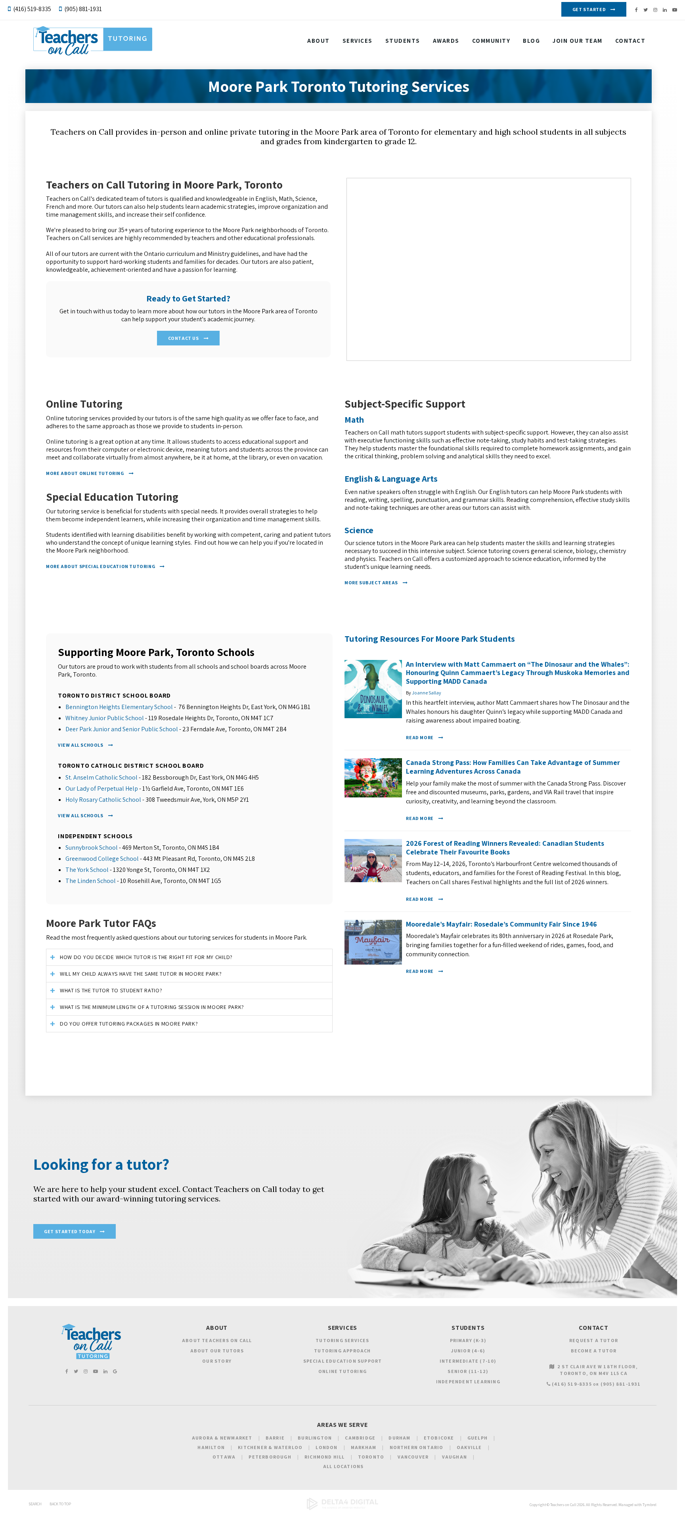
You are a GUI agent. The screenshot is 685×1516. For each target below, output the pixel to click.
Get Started (589, 9)
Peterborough (270, 1457)
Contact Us (183, 338)
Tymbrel (649, 1504)
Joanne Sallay (426, 693)
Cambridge (360, 1438)
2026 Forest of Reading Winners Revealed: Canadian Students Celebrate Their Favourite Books (505, 847)
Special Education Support (342, 1361)
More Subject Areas (371, 582)
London (326, 1447)
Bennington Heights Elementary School (119, 707)
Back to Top (60, 1503)
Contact (630, 40)
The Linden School (90, 881)
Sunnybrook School (91, 847)
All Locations (343, 1466)
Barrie (275, 1438)
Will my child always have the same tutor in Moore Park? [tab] (141, 973)
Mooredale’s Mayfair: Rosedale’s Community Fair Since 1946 (501, 924)
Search (35, 1503)
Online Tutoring (342, 1371)
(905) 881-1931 (83, 9)
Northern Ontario (417, 1447)
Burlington (315, 1438)
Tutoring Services (342, 1340)
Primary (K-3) (468, 1340)
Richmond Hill (324, 1457)
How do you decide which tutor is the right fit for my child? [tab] (146, 957)
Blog (531, 40)
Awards (446, 40)
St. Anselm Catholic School (101, 777)
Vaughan (454, 1457)
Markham (363, 1447)
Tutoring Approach (342, 1351)
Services (357, 40)
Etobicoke (439, 1438)
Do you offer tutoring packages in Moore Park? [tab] (129, 1023)
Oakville (469, 1447)
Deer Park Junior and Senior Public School (121, 729)
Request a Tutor (593, 1340)
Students (402, 40)
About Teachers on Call (217, 1340)
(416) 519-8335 (32, 9)
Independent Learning (468, 1381)
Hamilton (211, 1447)
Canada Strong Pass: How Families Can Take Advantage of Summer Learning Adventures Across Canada (513, 767)
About (318, 40)
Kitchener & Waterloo (270, 1447)
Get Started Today (69, 1231)
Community (491, 40)
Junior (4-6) (468, 1351)
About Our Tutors (217, 1351)
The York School (87, 870)
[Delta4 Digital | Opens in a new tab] (342, 1508)
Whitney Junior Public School (104, 718)
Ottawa (223, 1457)
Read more (419, 737)
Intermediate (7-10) (468, 1361)
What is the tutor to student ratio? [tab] (111, 990)
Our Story (217, 1361)
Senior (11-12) (468, 1371)
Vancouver (413, 1457)
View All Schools (80, 745)
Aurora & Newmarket (222, 1438)
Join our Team (578, 40)
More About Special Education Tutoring (100, 566)
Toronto (371, 1457)
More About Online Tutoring (85, 473)
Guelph (477, 1438)
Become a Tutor (594, 1351)
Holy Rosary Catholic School (103, 799)
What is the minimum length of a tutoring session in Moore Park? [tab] (152, 1007)
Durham (399, 1438)
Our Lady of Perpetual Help (101, 788)
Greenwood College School (102, 858)
